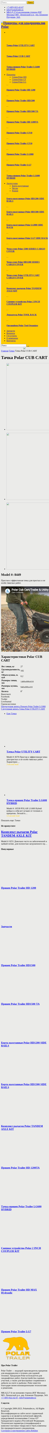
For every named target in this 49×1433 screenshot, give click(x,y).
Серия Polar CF (19, 79)
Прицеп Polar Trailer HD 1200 (21, 90)
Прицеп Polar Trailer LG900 (20, 154)
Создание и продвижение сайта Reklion (19, 1430)
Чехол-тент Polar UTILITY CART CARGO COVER (23, 276)
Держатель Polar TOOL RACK (22, 315)
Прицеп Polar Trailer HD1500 (21, 100)
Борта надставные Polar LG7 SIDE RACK (27, 238)
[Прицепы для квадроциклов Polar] (24, 26)
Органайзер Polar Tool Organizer (22, 325)
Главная (4, 351)
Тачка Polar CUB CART (18, 56)
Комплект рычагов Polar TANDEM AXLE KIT (19, 833)
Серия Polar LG (19, 82)
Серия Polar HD (19, 77)
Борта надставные (20, 186)
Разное (15, 191)
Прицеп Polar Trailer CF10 (19, 143)
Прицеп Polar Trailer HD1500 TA (22, 111)
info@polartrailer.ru (15, 10)
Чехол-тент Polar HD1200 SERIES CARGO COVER (23, 263)
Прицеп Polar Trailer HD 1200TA (22, 122)
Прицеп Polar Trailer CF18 (19, 133)
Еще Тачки (12, 713)
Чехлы (15, 188)
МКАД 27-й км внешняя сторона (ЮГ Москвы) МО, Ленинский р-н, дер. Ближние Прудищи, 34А (27, 14)
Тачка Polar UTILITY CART (21, 45)
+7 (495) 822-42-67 (15, 7)
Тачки (12, 351)
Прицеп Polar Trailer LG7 (19, 165)
